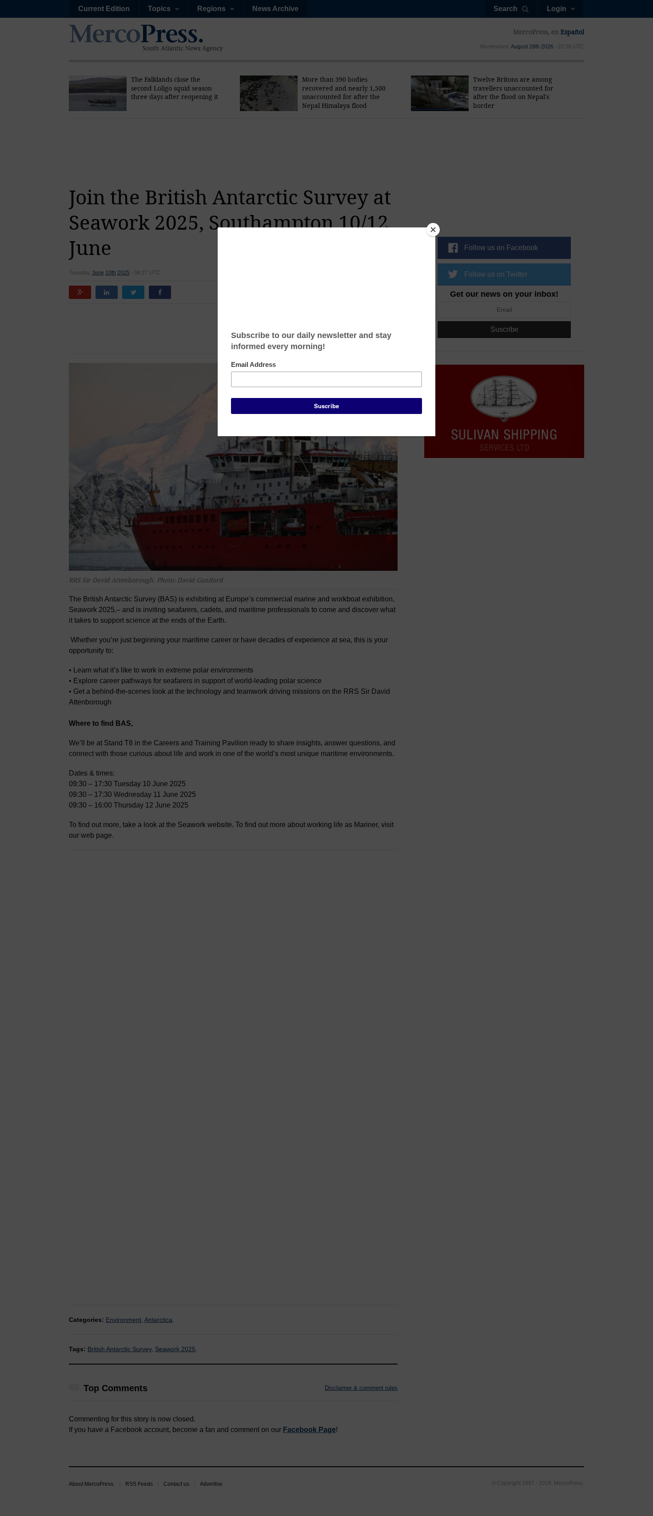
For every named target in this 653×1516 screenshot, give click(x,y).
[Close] (433, 229)
